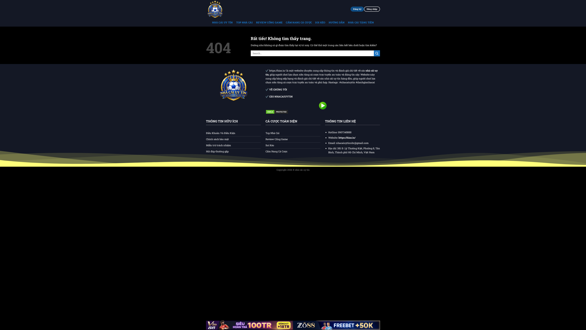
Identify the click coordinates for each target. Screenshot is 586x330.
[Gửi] (377, 53)
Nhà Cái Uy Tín (222, 22)
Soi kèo (320, 22)
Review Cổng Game (269, 22)
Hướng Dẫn (337, 22)
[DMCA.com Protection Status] (277, 111)
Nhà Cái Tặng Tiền (361, 22)
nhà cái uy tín (302, 169)
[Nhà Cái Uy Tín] (221, 9)
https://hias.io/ (277, 70)
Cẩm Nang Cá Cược (299, 22)
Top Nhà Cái (244, 22)
